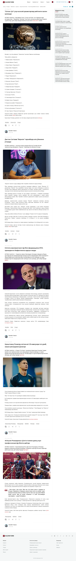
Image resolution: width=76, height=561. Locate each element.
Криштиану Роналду (10, 423)
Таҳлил (4, 547)
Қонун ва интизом (23, 6)
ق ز (67, 2)
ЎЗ (69, 2)
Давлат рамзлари (33, 547)
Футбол (7, 122)
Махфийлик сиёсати (34, 545)
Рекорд (32, 423)
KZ (57, 2)
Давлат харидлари (34, 552)
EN (63, 2)
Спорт (19, 122)
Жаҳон (4, 552)
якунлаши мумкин (33, 419)
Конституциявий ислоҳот (33, 6)
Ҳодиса (17, 6)
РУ (61, 2)
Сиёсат (4, 545)
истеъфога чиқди (9, 322)
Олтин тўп (13, 122)
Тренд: (4, 6)
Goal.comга (36, 20)
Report (6, 260)
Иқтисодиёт (5, 549)
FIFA (12, 327)
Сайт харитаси (59, 542)
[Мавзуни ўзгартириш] (53, 2)
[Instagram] (6, 125)
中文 (65, 2)
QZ (59, 2)
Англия (12, 231)
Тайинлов (13, 6)
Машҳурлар (20, 423)
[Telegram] (12, 125)
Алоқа (57, 545)
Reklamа (58, 547)
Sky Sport (25, 449)
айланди (40, 117)
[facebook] (60, 535)
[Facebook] (16, 125)
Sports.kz (22, 355)
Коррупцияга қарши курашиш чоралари (38, 549)
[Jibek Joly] (66, 6)
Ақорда (8, 6)
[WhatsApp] (9, 125)
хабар (14, 115)
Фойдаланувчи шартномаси (35, 542)
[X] (19, 125)
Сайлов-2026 (42, 6)
